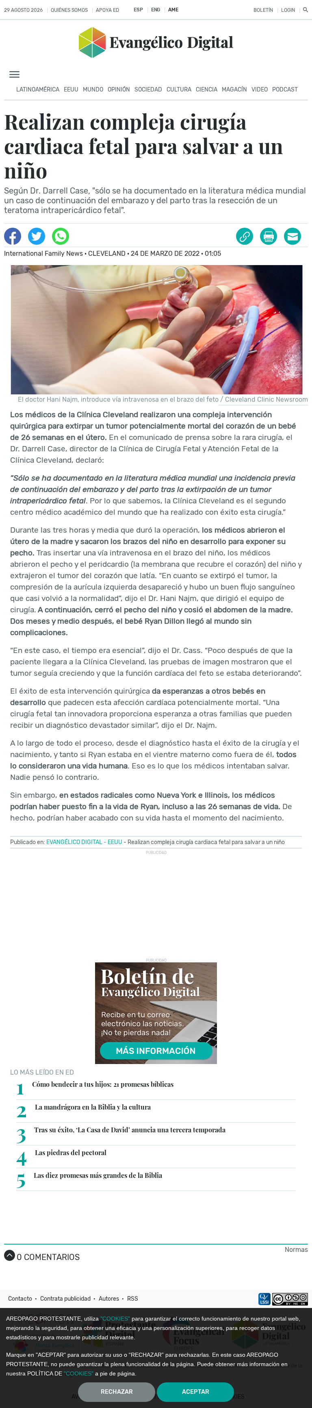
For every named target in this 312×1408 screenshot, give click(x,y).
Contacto (20, 1298)
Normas (296, 1249)
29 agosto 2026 (23, 10)
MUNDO (93, 89)
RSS (132, 1298)
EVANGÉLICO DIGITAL (74, 842)
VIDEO (259, 89)
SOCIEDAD (148, 89)
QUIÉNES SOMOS (69, 10)
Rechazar (117, 1391)
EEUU (71, 89)
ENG (155, 10)
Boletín (263, 10)
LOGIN (288, 10)
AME (173, 10)
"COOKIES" (115, 1318)
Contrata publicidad (65, 1298)
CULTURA (179, 89)
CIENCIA (206, 89)
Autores (109, 1298)
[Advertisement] (156, 905)
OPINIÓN (119, 89)
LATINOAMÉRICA (37, 89)
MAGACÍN (234, 89)
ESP (138, 10)
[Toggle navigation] (17, 74)
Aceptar (195, 1391)
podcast (285, 89)
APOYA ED (107, 10)
